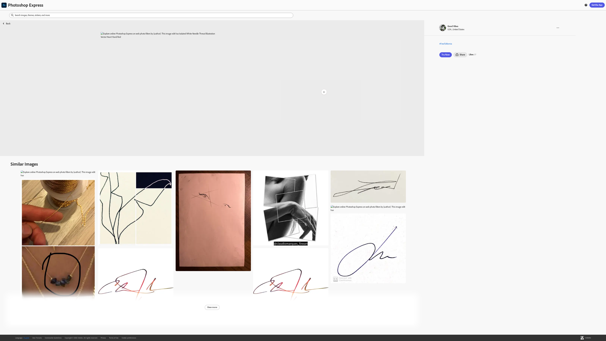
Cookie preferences (129, 338)
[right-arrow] (324, 92)
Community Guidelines (53, 338)
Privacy (103, 338)
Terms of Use (114, 338)
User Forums (37, 338)
